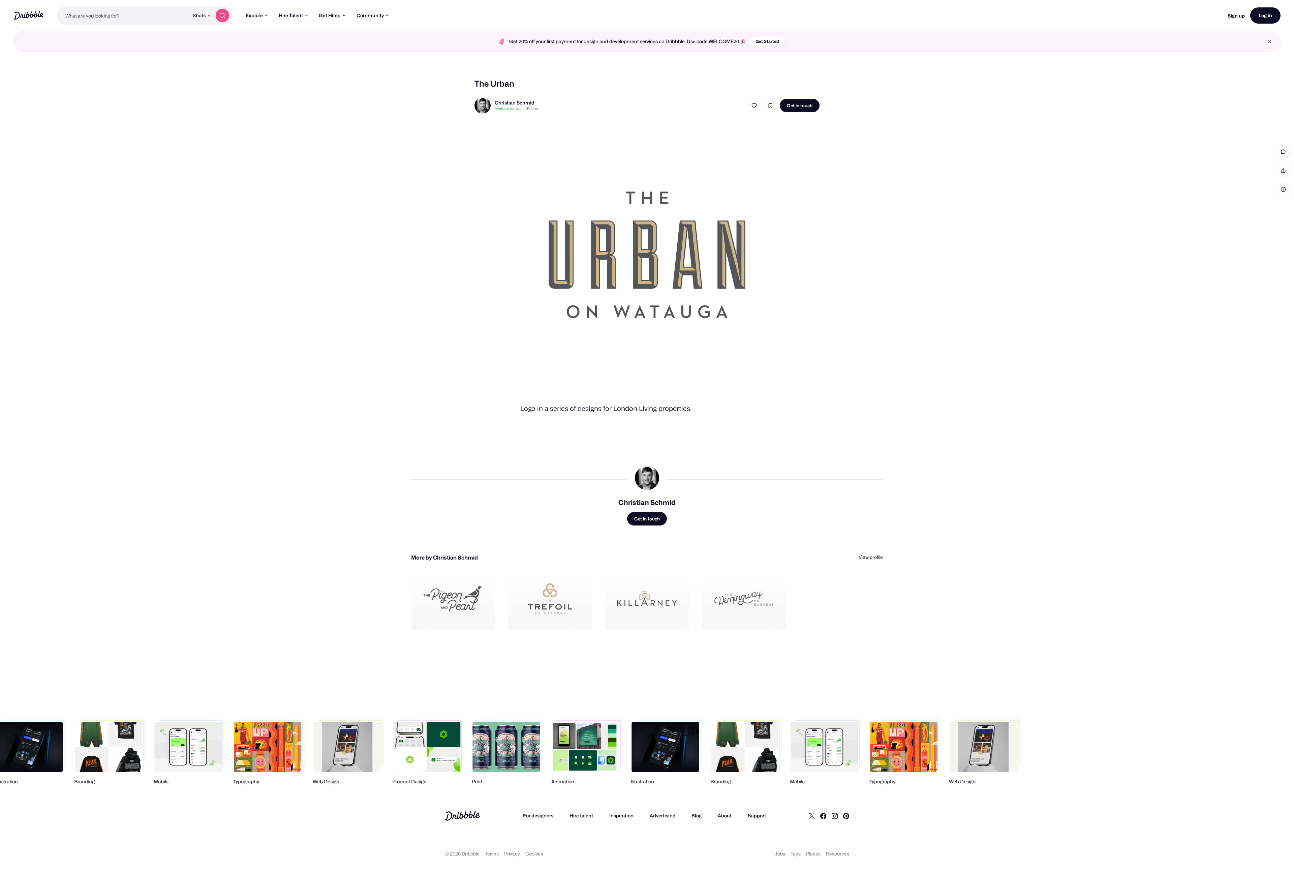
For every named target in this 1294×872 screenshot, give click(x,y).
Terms (492, 853)
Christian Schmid (514, 103)
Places (813, 853)
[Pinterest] (846, 816)
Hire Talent (291, 15)
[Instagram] (835, 816)
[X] (812, 816)
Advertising (662, 815)
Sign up (1236, 16)
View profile (871, 557)
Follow (532, 108)
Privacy (512, 853)
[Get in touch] (455, 617)
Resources (837, 853)
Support (757, 815)
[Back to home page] (28, 15)
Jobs (780, 853)
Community (370, 15)
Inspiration (621, 815)
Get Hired (330, 15)
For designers (538, 815)
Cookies (534, 853)
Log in (1265, 15)
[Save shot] (770, 105)
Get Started (767, 41)
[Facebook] (823, 816)
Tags (796, 853)
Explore (254, 15)
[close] (1269, 41)
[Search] (222, 15)
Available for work (509, 109)
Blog (696, 815)
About (725, 815)
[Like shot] (754, 105)
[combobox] (123, 15)
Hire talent (581, 815)
